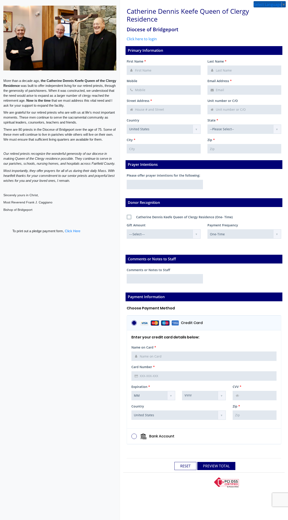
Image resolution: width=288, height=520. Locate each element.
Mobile (132, 81)
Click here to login (142, 38)
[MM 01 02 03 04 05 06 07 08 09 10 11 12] (153, 395)
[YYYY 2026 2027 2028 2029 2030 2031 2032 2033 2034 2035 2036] (204, 395)
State (212, 120)
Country (133, 120)
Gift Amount (136, 225)
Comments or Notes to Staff (148, 270)
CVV (237, 387)
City (131, 140)
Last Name (217, 61)
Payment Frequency (222, 225)
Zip (211, 140)
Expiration (140, 387)
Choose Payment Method (151, 308)
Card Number (143, 367)
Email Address (219, 81)
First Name (136, 61)
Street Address (139, 101)
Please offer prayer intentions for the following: (163, 175)
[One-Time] (244, 234)
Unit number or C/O (222, 101)
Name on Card (143, 347)
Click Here (72, 231)
